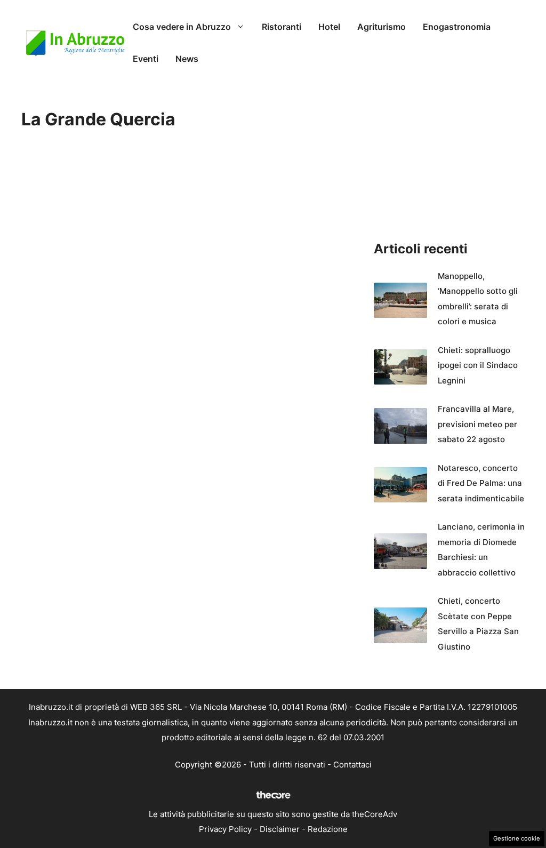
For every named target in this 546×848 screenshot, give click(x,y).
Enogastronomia (457, 26)
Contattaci (352, 764)
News (186, 58)
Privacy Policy (225, 829)
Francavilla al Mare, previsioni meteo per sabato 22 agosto (477, 424)
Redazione (328, 829)
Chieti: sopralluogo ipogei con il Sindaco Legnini (478, 365)
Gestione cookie (516, 838)
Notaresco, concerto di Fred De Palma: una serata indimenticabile (481, 483)
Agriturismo (381, 26)
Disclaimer (280, 829)
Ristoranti (281, 26)
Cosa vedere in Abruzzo (182, 26)
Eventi (145, 58)
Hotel (329, 26)
